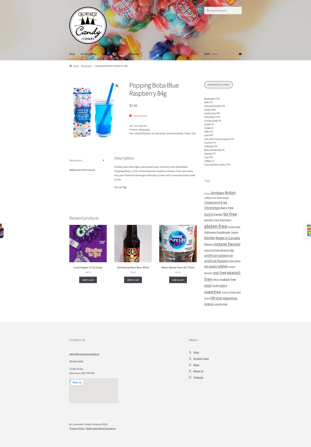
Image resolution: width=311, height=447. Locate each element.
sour (208, 285)
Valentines (230, 298)
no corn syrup (158, 133)
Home (76, 65)
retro (215, 279)
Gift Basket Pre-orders (218, 84)
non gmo (235, 261)
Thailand (225, 292)
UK (212, 297)
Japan (234, 232)
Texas (187, 133)
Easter (218, 214)
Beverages (86, 65)
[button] (117, 85)
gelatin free (211, 220)
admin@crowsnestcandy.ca (84, 354)
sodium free (228, 279)
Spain (215, 285)
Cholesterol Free (215, 202)
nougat (231, 266)
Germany (225, 220)
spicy (223, 285)
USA (193, 133)
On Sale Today (88, 53)
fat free (230, 214)
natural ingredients (217, 250)
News (105, 53)
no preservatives (174, 133)
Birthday (218, 193)
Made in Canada (228, 238)
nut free (219, 272)
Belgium (207, 193)
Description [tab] (75, 160)
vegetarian (220, 304)
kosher (209, 237)
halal (237, 227)
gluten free (215, 226)
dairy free (226, 208)
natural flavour (142, 133)
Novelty (208, 273)
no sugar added (215, 266)
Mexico (209, 244)
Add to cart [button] (88, 279)
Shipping (134, 53)
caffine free (210, 197)
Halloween (210, 232)
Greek (231, 226)
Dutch (208, 214)
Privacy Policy (77, 428)
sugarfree (212, 291)
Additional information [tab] (82, 169)
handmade (223, 232)
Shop (72, 53)
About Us (119, 53)
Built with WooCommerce (101, 428)
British (230, 192)
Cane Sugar (223, 197)
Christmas (212, 207)
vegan (208, 304)
